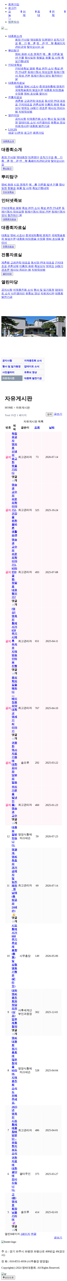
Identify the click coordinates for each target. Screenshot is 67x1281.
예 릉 (47, 54)
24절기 (34, 108)
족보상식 (39, 266)
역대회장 (35, 39)
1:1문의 (18, 132)
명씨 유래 (21, 54)
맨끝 (33, 1233)
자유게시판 (22, 126)
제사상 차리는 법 (20, 269)
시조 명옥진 (34, 54)
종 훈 (31, 43)
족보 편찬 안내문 (51, 208)
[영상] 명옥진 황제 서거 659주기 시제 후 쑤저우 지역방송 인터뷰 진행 (14, 637)
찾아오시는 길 (35, 46)
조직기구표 (47, 157)
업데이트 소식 (27, 122)
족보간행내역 (40, 188)
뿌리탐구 (13, 50)
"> (37, 15)
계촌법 (19, 100)
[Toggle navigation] (6, 29)
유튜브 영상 (58, 122)
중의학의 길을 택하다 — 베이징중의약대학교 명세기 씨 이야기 (14, 704)
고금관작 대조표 (34, 100)
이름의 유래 (52, 104)
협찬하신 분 (15, 215)
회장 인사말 (22, 39)
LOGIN (12, 129)
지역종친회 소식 (37, 118)
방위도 (25, 108)
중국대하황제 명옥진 (52, 86)
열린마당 (13, 115)
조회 (37, 427)
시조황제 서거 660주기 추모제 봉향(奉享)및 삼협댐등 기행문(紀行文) (14, 956)
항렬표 (40, 57)
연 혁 (49, 43)
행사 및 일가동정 (44, 289)
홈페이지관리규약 (39, 160)
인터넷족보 (15, 64)
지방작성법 (25, 111)
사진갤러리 (43, 122)
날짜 (51, 427)
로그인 (12, 8)
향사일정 (30, 57)
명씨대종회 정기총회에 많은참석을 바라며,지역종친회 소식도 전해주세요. (14, 1070)
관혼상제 (38, 104)
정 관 (40, 43)
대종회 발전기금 (39, 126)
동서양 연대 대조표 (42, 262)
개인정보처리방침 (12, 1245)
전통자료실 (15, 97)
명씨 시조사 (31, 86)
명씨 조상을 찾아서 (35, 93)
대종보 (19, 86)
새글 (11, 132)
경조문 (43, 108)
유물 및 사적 (52, 57)
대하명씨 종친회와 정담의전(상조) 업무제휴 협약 (14, 1008)
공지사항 (20, 118)
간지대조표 (25, 104)
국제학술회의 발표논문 (29, 90)
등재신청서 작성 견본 (38, 211)
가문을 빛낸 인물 (48, 184)
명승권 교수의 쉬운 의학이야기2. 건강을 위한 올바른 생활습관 (14, 510)
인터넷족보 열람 (25, 68)
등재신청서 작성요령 (40, 72)
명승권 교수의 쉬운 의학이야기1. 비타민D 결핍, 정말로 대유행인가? (14, 568)
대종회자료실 (16, 82)
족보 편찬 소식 (45, 68)
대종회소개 (15, 36)
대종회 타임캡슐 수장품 (30, 238)
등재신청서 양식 (41, 75)
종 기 (23, 43)
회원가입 (13, 4)
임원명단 (47, 39)
